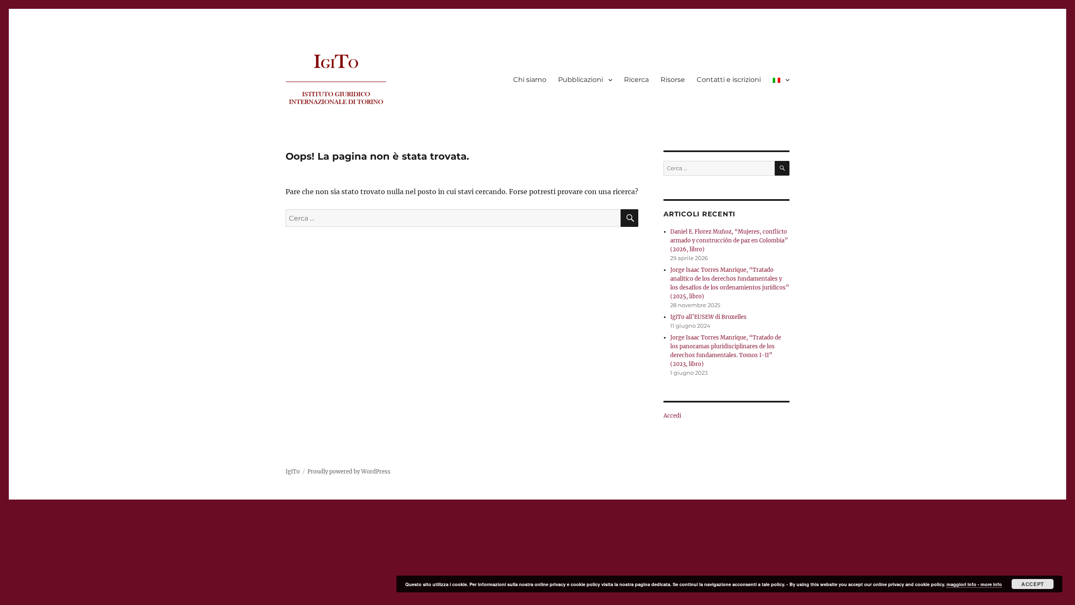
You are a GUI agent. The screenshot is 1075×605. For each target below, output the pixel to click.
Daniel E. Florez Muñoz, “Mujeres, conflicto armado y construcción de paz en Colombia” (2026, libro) (729, 240)
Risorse (673, 80)
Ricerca (636, 80)
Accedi (672, 415)
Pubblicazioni (580, 80)
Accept (1032, 584)
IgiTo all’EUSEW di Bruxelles (708, 317)
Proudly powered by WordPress (349, 471)
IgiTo (293, 471)
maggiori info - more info (974, 584)
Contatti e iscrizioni (729, 80)
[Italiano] (781, 80)
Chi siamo (529, 80)
